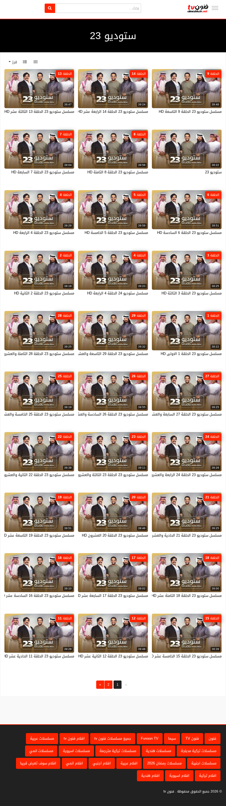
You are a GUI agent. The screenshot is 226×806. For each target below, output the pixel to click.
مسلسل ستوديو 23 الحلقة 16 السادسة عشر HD (37, 595)
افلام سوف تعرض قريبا (38, 763)
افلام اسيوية (179, 775)
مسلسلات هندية (158, 750)
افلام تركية (207, 775)
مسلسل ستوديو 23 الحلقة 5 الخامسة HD (116, 232)
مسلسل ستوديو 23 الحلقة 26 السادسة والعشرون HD (106, 414)
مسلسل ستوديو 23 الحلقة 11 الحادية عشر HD (38, 656)
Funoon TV (149, 738)
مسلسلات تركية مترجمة (117, 750)
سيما (172, 738)
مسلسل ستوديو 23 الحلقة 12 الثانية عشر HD (113, 656)
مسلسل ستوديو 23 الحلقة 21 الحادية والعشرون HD (182, 535)
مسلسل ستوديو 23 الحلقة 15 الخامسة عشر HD (185, 656)
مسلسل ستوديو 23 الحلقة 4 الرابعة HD (43, 232)
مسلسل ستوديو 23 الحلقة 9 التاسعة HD (190, 111)
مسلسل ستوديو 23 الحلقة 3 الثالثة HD (192, 293)
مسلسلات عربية (42, 738)
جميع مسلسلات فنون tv (112, 738)
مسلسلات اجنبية (203, 763)
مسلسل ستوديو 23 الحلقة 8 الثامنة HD (117, 172)
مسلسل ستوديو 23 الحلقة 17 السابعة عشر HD (112, 595)
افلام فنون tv (74, 738)
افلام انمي (74, 763)
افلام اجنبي (102, 763)
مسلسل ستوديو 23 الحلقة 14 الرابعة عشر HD (112, 111)
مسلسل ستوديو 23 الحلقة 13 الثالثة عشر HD (39, 111)
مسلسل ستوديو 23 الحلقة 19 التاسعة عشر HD (38, 535)
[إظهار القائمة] (215, 8)
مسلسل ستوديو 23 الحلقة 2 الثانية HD (44, 293)
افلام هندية (150, 775)
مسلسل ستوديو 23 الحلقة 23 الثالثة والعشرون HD (108, 474)
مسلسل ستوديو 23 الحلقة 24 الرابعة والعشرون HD (182, 474)
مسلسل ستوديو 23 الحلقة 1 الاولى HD (191, 353)
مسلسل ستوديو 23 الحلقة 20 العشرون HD (115, 535)
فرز (14, 62)
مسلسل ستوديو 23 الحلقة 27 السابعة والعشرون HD (181, 414)
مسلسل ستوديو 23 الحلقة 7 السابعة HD (42, 172)
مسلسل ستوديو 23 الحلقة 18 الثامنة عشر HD (186, 595)
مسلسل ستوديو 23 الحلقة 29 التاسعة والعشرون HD (107, 353)
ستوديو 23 (213, 172)
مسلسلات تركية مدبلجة (198, 750)
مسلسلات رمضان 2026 (164, 763)
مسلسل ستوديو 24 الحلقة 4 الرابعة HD (117, 293)
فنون (212, 738)
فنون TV (192, 738)
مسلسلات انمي (41, 750)
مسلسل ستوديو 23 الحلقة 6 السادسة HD (189, 232)
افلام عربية (129, 763)
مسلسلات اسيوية (76, 750)
